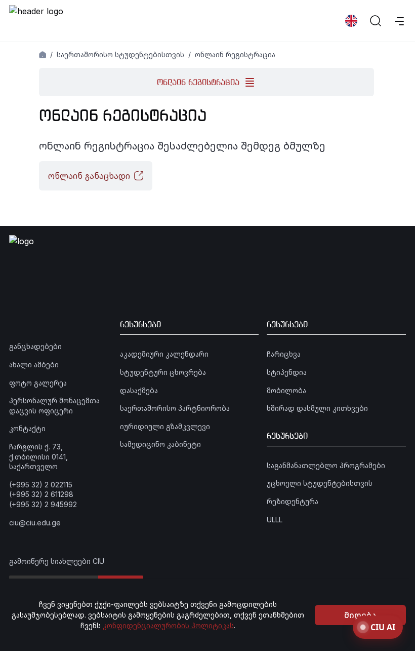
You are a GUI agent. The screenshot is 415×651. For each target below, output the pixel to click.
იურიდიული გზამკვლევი (165, 426)
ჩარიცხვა (284, 354)
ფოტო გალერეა (38, 382)
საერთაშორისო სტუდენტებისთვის (120, 54)
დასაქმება (139, 390)
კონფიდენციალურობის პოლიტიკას (168, 625)
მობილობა (286, 390)
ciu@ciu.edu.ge (35, 522)
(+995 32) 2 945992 (43, 504)
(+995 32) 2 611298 (41, 494)
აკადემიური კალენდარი (164, 354)
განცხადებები (35, 346)
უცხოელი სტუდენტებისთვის (319, 483)
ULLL (274, 519)
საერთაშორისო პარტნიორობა (175, 408)
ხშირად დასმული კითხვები (317, 408)
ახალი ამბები (34, 364)
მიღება (360, 615)
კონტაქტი (27, 428)
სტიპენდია (287, 372)
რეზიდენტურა (292, 501)
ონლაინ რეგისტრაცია (235, 54)
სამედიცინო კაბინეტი (160, 444)
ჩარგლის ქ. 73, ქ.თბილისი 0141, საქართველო (38, 456)
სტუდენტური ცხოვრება (163, 372)
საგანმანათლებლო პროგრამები (326, 465)
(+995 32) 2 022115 (40, 484)
